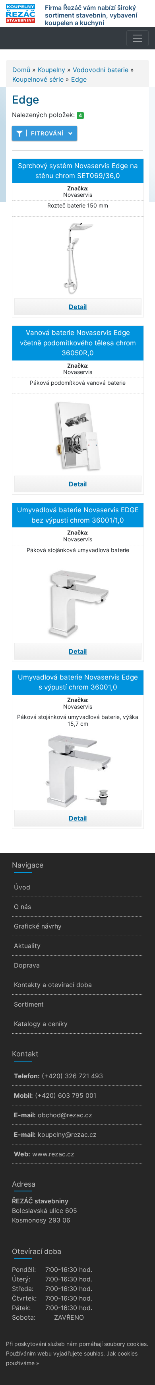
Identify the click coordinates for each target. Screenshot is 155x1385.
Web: (22, 1154)
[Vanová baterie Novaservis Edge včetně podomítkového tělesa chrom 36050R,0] (77, 434)
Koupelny (51, 70)
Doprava (27, 965)
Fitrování (44, 133)
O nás (22, 907)
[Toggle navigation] (137, 38)
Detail (78, 307)
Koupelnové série (38, 79)
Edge (79, 79)
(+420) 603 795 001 (65, 1095)
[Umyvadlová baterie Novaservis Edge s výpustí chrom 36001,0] (77, 768)
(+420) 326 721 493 (72, 1076)
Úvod (22, 887)
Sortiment (29, 1004)
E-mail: (25, 1115)
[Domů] (20, 13)
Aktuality (27, 946)
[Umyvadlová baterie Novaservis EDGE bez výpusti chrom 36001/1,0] (77, 601)
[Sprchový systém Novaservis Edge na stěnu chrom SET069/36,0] (77, 256)
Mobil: (23, 1095)
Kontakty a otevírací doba (53, 985)
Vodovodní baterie (100, 70)
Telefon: (27, 1076)
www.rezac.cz (53, 1154)
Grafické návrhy (38, 926)
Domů (21, 70)
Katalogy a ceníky (41, 1024)
